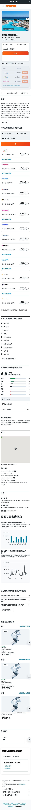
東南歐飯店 (15, 804)
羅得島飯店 (22, 804)
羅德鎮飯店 (7, 768)
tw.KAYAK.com (6, 803)
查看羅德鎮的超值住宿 (24, 659)
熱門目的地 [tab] (16, 756)
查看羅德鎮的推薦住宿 (24, 693)
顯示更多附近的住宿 (25, 626)
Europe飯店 (17, 803)
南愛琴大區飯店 (7, 804)
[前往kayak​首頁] (11, 6)
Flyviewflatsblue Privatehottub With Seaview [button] (13, 713)
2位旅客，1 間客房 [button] (8, 49)
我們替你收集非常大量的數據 (11, 792)
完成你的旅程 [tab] (7, 756)
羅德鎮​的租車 (8, 766)
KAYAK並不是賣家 (7, 789)
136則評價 (17, 37)
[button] (29, 2)
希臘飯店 (24, 803)
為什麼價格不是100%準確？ (10, 795)
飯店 (12, 803)
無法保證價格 (22, 784)
